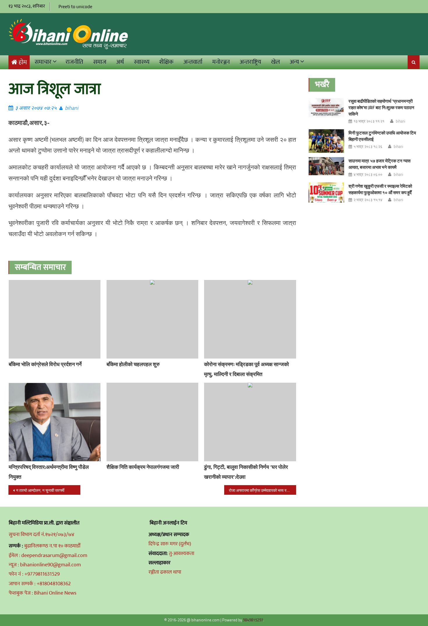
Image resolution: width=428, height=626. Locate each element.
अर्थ (120, 62)
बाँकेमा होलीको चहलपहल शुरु (133, 364)
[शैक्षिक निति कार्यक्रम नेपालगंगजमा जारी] (153, 422)
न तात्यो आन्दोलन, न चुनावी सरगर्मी (40, 490)
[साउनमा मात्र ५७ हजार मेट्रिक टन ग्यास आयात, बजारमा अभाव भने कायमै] (326, 166)
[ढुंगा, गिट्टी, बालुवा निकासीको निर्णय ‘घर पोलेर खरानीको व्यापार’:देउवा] (250, 422)
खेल (275, 62)
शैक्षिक (166, 62)
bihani (71, 108)
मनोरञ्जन (221, 62)
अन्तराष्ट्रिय (250, 62)
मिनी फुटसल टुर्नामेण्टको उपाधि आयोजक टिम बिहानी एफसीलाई (382, 136)
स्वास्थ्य (141, 62)
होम (23, 62)
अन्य (294, 62)
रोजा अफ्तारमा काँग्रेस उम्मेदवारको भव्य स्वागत (261, 490)
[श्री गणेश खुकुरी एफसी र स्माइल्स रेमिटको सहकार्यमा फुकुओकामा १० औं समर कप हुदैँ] (326, 192)
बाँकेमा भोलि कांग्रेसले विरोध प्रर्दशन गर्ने (45, 364)
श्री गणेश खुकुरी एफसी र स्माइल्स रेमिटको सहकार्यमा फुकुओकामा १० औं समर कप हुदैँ (380, 189)
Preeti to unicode (75, 6)
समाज (99, 62)
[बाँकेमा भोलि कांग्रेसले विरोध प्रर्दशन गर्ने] (55, 319)
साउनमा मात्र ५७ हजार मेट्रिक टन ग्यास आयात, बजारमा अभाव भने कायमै (380, 164)
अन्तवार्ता (192, 62)
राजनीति (74, 62)
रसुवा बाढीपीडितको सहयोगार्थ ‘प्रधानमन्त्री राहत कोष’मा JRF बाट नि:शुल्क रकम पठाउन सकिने (381, 107)
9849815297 (253, 620)
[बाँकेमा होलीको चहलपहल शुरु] (153, 319)
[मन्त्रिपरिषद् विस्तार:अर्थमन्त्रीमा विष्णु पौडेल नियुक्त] (55, 422)
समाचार (43, 62)
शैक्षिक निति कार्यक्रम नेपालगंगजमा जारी (143, 467)
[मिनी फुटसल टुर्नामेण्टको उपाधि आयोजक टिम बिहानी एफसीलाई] (326, 141)
